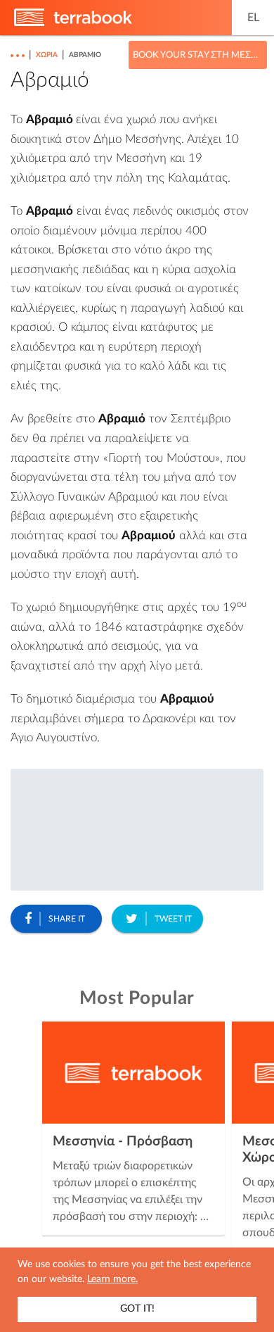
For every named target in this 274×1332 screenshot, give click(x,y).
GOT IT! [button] (137, 1309)
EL (253, 17)
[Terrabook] (73, 23)
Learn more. (112, 1279)
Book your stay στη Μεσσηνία (198, 55)
